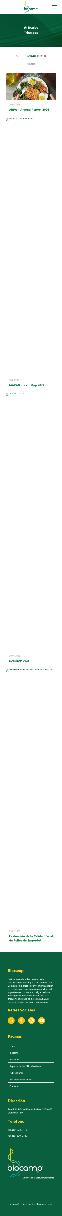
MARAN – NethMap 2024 (26, 385)
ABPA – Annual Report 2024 (29, 109)
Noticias (31, 64)
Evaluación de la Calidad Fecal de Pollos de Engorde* (31, 938)
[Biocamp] (31, 7)
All (17, 56)
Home (12, 1046)
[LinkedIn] (11, 1023)
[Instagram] (31, 1023)
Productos (14, 1059)
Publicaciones (16, 1073)
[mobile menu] (54, 7)
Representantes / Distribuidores (25, 1066)
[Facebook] (21, 1023)
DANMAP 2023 (19, 660)
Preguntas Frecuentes (20, 1079)
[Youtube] (41, 1023)
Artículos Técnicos (36, 56)
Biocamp (13, 1053)
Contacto (13, 1086)
